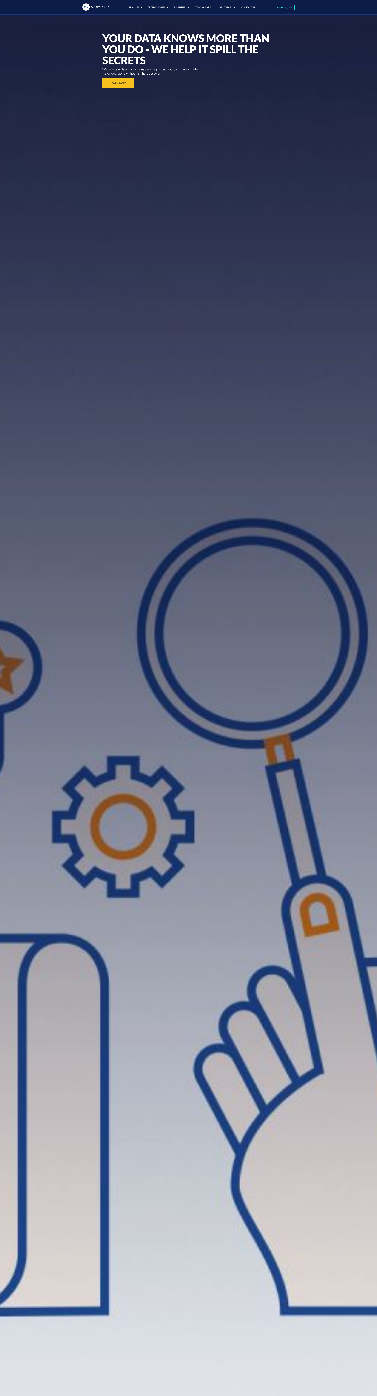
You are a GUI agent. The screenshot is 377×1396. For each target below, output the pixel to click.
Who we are (203, 7)
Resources (226, 7)
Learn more (118, 83)
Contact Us (248, 7)
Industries (180, 7)
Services (134, 7)
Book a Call (284, 7)
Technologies (156, 7)
